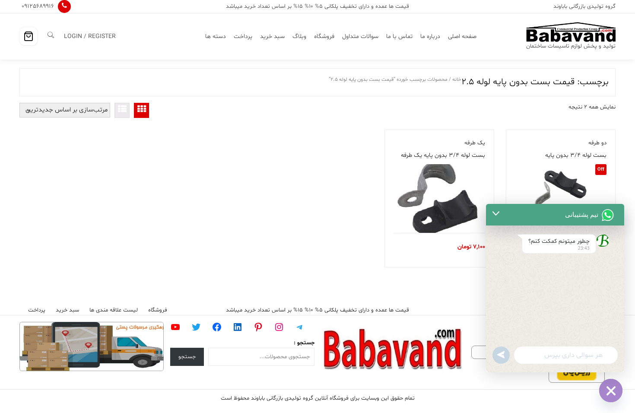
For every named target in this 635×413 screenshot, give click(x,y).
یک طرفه (474, 143)
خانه (456, 79)
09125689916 (38, 6)
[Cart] (28, 36)
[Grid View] (141, 110)
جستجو (187, 357)
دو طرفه (597, 143)
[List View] (122, 110)
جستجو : (304, 343)
